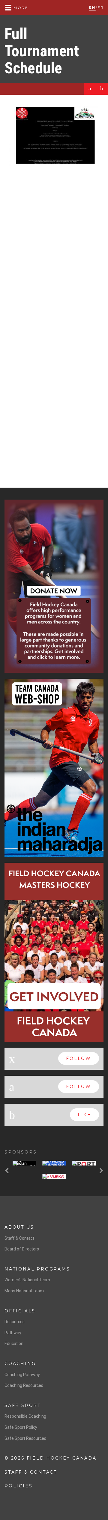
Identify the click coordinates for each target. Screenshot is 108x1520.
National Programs (37, 1269)
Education (13, 1343)
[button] (7, 1171)
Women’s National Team (27, 1279)
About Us (19, 1227)
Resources (14, 1321)
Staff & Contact (19, 1238)
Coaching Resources (23, 1385)
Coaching (20, 1363)
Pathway (12, 1332)
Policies (18, 1486)
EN (92, 7)
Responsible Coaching (25, 1416)
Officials (19, 1311)
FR (101, 7)
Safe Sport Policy (20, 1427)
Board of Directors (21, 1249)
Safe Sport (22, 1405)
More (20, 7)
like (84, 1114)
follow (78, 1058)
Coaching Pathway (22, 1374)
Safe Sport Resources (25, 1438)
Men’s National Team (24, 1290)
